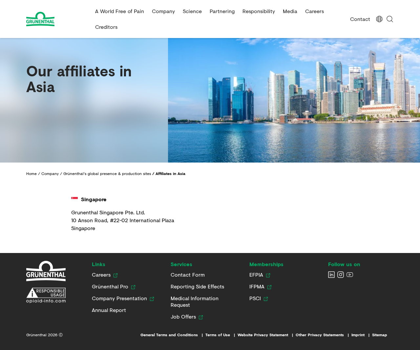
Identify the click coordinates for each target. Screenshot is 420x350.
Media (290, 11)
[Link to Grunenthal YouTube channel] (349, 274)
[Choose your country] (379, 19)
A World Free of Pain (119, 11)
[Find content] (390, 19)
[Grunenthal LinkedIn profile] (331, 274)
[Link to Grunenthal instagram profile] (340, 274)
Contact (360, 19)
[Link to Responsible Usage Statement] (46, 295)
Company (163, 11)
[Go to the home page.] (58, 19)
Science (192, 11)
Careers (314, 11)
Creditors (106, 26)
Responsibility (258, 11)
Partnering (222, 11)
